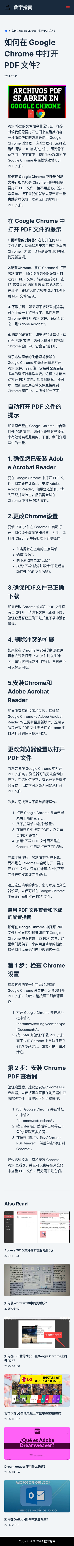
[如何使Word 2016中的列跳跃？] (36, 1280)
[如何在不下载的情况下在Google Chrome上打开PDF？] (36, 1333)
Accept (20, 1541)
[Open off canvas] (68, 7)
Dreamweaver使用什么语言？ (25, 1466)
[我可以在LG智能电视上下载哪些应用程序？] (36, 1390)
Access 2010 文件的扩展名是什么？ (29, 1250)
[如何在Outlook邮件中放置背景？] (36, 1496)
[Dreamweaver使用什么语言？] (36, 1443)
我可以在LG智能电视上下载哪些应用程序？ (33, 1413)
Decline (53, 1541)
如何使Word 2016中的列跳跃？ (26, 1303)
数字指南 (22, 7)
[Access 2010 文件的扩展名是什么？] (36, 1227)
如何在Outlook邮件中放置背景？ (27, 1519)
